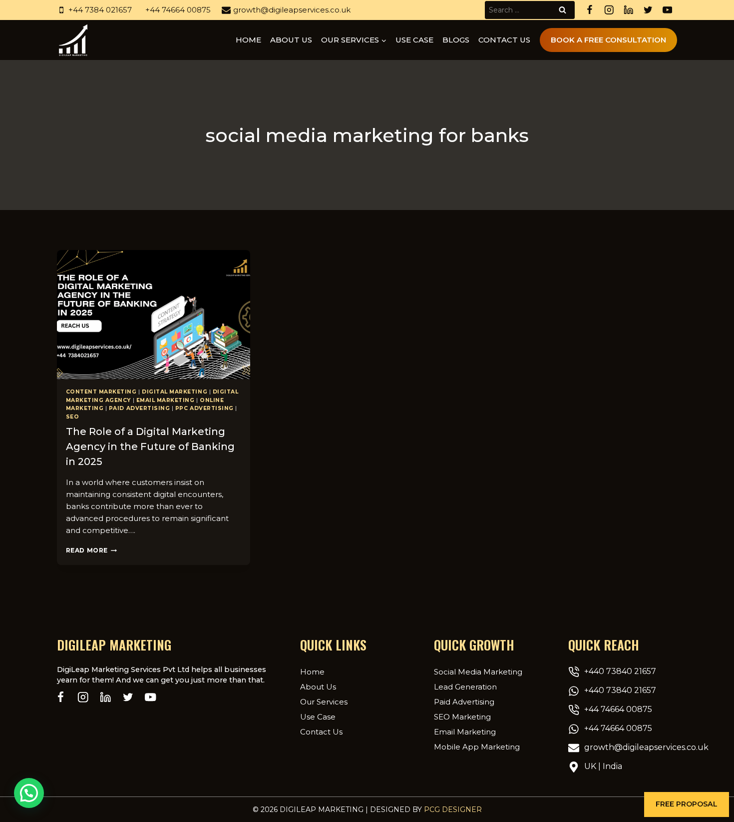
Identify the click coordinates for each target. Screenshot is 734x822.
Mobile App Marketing (477, 747)
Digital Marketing (174, 391)
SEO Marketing (462, 717)
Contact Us (504, 39)
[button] (686, 804)
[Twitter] (648, 10)
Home (248, 39)
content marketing (101, 391)
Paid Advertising (139, 408)
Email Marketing (165, 400)
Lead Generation (465, 687)
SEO (72, 417)
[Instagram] (609, 10)
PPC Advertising (204, 408)
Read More (91, 550)
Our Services (324, 701)
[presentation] (153, 314)
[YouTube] (667, 10)
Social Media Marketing (478, 671)
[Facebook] (589, 10)
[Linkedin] (628, 10)
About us (291, 39)
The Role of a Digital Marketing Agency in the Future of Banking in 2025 (150, 447)
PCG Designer (453, 809)
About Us (318, 687)
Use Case (414, 39)
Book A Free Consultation (608, 39)
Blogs (455, 39)
